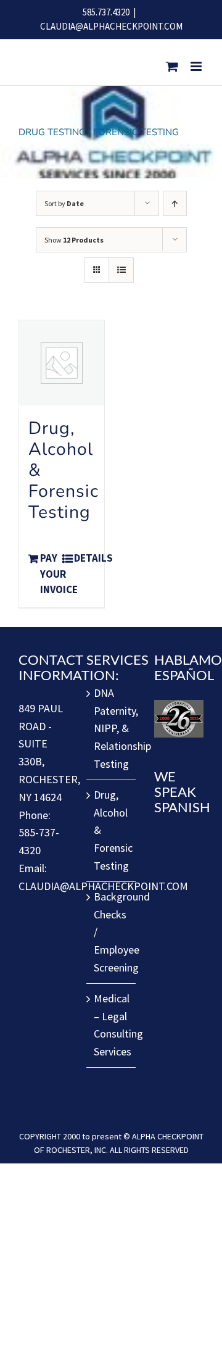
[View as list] (121, 270)
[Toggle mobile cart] (172, 66)
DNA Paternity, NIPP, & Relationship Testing (112, 728)
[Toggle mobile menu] (197, 66)
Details (84, 558)
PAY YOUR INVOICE (50, 573)
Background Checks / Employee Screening (112, 932)
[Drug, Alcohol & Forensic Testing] (61, 363)
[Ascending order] (175, 203)
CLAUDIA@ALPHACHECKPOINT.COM (111, 26)
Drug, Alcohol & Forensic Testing (112, 830)
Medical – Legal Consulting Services (112, 1025)
